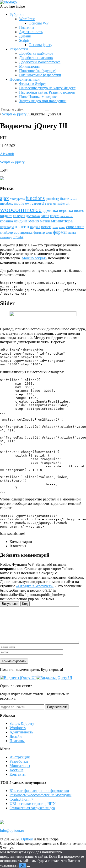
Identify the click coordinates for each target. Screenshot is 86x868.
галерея (19, 216)
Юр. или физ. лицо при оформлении (39, 791)
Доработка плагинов (36, 58)
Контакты (18, 774)
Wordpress (18, 728)
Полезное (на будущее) (37, 71)
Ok (23, 865)
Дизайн (25, 36)
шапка (72, 232)
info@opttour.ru (12, 830)
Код (25, 604)
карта (54, 216)
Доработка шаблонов (36, 53)
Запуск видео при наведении (42, 101)
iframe (64, 199)
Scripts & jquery (12, 162)
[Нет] (28, 866)
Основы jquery (40, 45)
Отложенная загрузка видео (32, 808)
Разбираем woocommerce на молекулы (40, 795)
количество (66, 216)
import (73, 199)
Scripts (24, 40)
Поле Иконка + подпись (38, 97)
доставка (33, 216)
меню (33, 220)
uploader (59, 203)
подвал (35, 227)
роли (55, 227)
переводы (7, 227)
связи (62, 227)
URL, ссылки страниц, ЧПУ (32, 804)
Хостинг (16, 770)
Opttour (27, 839)
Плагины (26, 27)
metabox (6, 203)
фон (49, 232)
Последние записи (25, 79)
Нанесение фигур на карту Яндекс (47, 88)
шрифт (18, 237)
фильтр (39, 232)
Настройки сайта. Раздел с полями (47, 92)
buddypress (17, 199)
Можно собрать (34, 258)
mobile (19, 203)
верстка (66, 210)
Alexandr (7, 154)
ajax (4, 198)
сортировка (23, 232)
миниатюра (62, 220)
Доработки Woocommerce (39, 62)
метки (45, 221)
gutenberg (52, 199)
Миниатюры (29, 66)
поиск (46, 227)
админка (50, 210)
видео (79, 210)
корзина (6, 221)
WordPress (27, 19)
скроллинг (75, 226)
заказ (45, 216)
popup (48, 203)
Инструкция (20, 757)
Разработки (19, 49)
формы (60, 232)
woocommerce (21, 209)
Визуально (9, 604)
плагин (22, 226)
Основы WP (38, 23)
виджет (6, 216)
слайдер (6, 232)
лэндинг (20, 221)
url (68, 203)
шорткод (6, 237)
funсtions (35, 198)
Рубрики (17, 14)
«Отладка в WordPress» (35, 586)
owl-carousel (34, 203)
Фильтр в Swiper (32, 84)
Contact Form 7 (21, 799)
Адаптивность (31, 32)
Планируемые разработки (40, 75)
